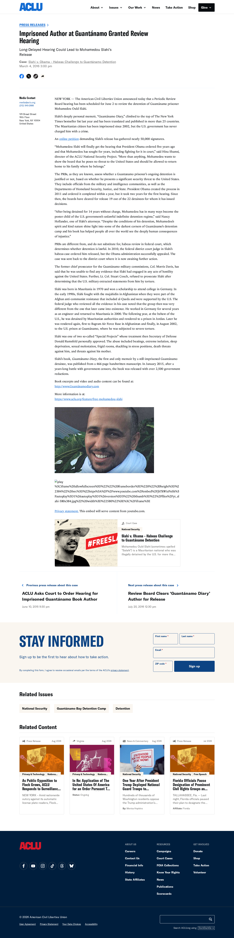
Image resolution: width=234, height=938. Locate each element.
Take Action (174, 7)
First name (161, 636)
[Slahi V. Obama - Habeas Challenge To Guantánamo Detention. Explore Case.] (117, 543)
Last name (187, 636)
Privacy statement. (67, 511)
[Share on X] (28, 77)
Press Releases (32, 25)
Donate (198, 851)
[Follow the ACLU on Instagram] (43, 866)
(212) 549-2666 (26, 105)
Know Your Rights (168, 872)
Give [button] (204, 7)
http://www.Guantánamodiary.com (77, 386)
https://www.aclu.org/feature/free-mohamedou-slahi (88, 399)
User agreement (27, 924)
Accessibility (91, 924)
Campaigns (164, 851)
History (129, 872)
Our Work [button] (135, 7)
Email (158, 650)
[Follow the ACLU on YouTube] (33, 866)
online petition (69, 139)
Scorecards (164, 893)
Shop (192, 7)
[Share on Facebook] (21, 77)
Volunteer (199, 872)
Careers (130, 851)
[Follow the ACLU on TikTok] (52, 866)
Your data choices (71, 924)
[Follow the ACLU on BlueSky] (71, 866)
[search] (210, 919)
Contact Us (132, 858)
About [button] (95, 7)
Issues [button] (114, 7)
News (156, 7)
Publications (165, 886)
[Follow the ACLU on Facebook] (23, 866)
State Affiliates (135, 879)
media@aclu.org (27, 102)
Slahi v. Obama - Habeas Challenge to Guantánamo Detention (72, 62)
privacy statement (120, 670)
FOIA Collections (168, 865)
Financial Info (134, 865)
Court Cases (165, 858)
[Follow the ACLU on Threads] (62, 866)
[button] (35, 77)
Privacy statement (49, 924)
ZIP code (160, 663)
